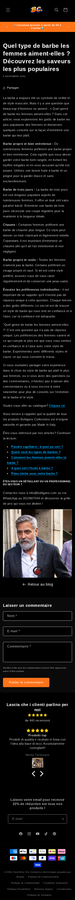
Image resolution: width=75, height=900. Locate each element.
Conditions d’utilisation (55, 883)
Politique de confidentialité (25, 883)
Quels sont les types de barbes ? (36, 452)
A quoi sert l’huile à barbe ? (32, 468)
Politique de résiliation (39, 895)
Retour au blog (40, 584)
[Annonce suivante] (67, 26)
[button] (8, 10)
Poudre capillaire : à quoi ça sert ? (37, 446)
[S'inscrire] (62, 819)
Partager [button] (13, 87)
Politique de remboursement (43, 877)
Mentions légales (43, 889)
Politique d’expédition (18, 889)
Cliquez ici (57, 405)
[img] (37, 715)
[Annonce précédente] (7, 26)
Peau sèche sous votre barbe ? (34, 473)
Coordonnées (64, 889)
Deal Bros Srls (21, 872)
